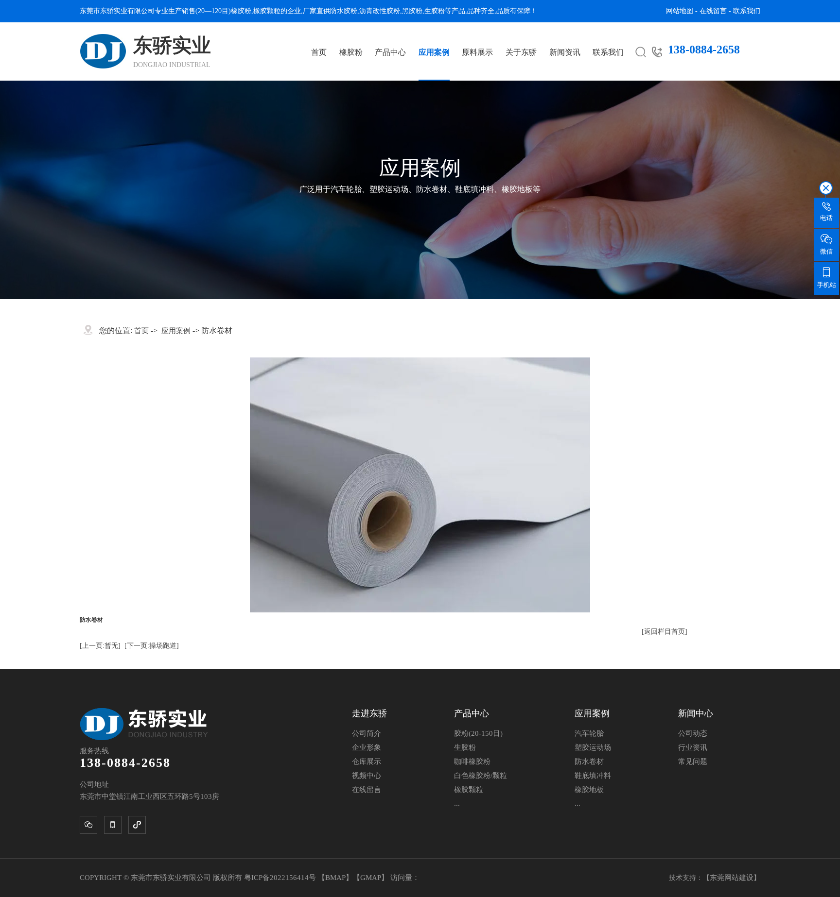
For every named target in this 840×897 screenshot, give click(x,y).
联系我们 (746, 11)
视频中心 (366, 775)
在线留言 (713, 11)
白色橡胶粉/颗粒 (480, 775)
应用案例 (434, 52)
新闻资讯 (564, 52)
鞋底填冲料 (593, 775)
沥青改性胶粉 (379, 11)
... (457, 803)
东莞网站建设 (731, 877)
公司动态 (692, 733)
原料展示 (477, 52)
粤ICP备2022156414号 (281, 877)
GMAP (370, 877)
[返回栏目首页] (664, 631)
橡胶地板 (589, 790)
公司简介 (366, 733)
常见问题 (692, 761)
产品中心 (390, 52)
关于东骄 (521, 52)
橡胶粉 (241, 11)
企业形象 (366, 747)
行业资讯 (692, 747)
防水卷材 (589, 761)
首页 (319, 52)
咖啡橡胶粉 (472, 761)
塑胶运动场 (593, 747)
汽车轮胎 (589, 733)
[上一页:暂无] (100, 645)
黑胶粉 (412, 11)
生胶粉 (434, 11)
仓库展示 (366, 761)
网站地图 (679, 11)
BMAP (335, 877)
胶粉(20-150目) (478, 733)
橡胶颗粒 (266, 11)
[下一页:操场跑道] (151, 645)
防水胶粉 (343, 11)
